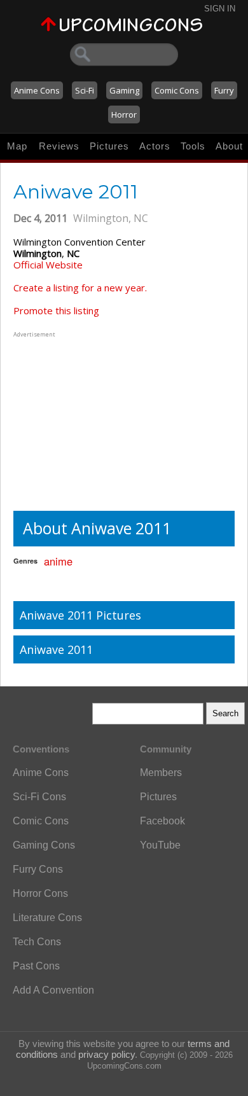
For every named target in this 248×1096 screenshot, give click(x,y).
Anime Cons (37, 90)
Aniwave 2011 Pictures (80, 615)
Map (17, 146)
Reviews (59, 146)
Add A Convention (53, 990)
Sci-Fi (84, 90)
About (229, 146)
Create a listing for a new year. (80, 287)
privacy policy (106, 1054)
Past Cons (36, 966)
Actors (154, 146)
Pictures (109, 146)
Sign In (219, 8)
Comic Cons (177, 90)
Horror (124, 114)
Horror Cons (40, 893)
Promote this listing (56, 310)
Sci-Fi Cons (39, 796)
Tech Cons (37, 941)
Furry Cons (38, 869)
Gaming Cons (44, 845)
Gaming (124, 90)
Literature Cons (47, 917)
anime (58, 561)
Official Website (48, 264)
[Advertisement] (92, 419)
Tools (193, 146)
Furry (224, 90)
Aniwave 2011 (56, 649)
